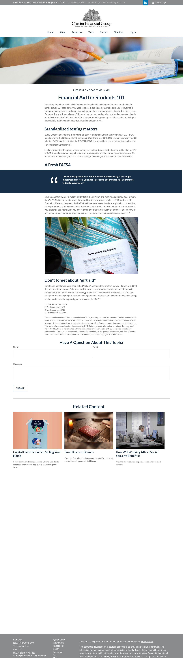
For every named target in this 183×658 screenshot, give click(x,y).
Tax (54, 655)
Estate (56, 649)
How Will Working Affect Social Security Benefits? (137, 454)
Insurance (57, 652)
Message (17, 364)
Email (95, 347)
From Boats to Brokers (79, 452)
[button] (50, 32)
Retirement (58, 643)
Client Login (161, 2)
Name (16, 347)
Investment (58, 646)
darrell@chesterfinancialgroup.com (108, 2)
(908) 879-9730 (78, 2)
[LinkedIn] (145, 2)
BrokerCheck (147, 641)
